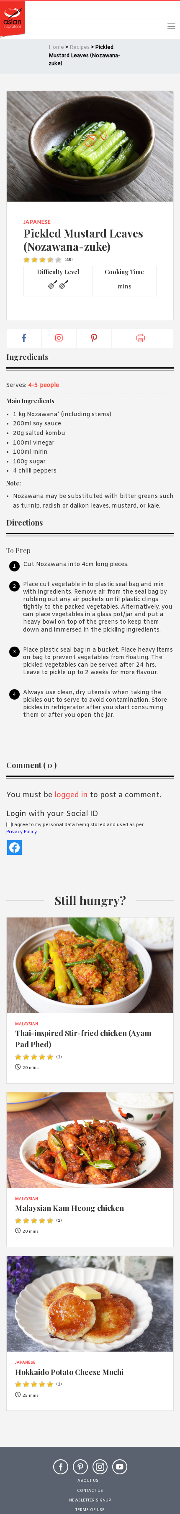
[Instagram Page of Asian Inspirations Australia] (100, 1470)
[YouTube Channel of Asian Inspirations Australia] (119, 1470)
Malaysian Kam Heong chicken (69, 1208)
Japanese (37, 222)
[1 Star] (26, 260)
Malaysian (26, 1024)
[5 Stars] (58, 260)
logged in (71, 795)
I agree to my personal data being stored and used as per (75, 828)
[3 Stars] (42, 260)
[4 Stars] (50, 260)
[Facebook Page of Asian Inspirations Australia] (60, 1470)
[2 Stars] (34, 260)
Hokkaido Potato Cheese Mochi (69, 1372)
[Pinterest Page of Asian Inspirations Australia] (80, 1470)
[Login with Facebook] (14, 847)
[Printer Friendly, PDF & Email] (142, 338)
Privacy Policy (21, 832)
